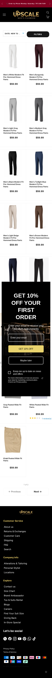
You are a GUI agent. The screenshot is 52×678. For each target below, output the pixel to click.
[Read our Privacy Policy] (42, 378)
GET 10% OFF (26, 349)
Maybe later (26, 360)
